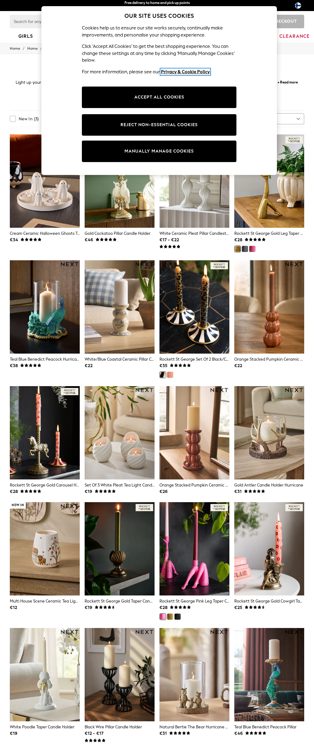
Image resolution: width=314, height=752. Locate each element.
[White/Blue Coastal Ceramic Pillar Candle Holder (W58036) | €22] (120, 307)
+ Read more (288, 81)
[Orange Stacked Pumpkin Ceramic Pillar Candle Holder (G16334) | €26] (194, 432)
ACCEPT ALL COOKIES (159, 97)
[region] (159, 90)
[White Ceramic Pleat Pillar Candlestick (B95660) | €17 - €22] (194, 181)
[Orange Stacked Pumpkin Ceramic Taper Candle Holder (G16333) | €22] (269, 307)
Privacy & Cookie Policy (185, 72)
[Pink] (252, 249)
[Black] (245, 249)
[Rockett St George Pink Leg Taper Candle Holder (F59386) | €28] (194, 548)
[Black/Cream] (163, 375)
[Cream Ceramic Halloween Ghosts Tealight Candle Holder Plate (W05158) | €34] (45, 181)
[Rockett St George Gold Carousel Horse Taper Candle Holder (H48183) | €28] (45, 432)
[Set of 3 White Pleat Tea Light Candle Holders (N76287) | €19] (120, 432)
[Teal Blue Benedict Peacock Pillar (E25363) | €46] (269, 674)
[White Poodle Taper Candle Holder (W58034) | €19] (45, 674)
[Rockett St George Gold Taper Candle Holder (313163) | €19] (120, 548)
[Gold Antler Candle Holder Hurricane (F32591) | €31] (269, 432)
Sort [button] (266, 118)
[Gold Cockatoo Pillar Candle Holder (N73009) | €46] (120, 181)
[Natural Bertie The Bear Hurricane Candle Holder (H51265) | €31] (194, 674)
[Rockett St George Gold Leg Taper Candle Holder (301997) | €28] (269, 181)
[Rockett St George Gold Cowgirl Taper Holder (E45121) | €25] (269, 548)
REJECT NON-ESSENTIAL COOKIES (159, 124)
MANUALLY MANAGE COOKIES (159, 151)
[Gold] (238, 249)
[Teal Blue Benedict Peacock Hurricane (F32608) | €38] (45, 307)
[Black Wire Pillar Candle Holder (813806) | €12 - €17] (120, 674)
